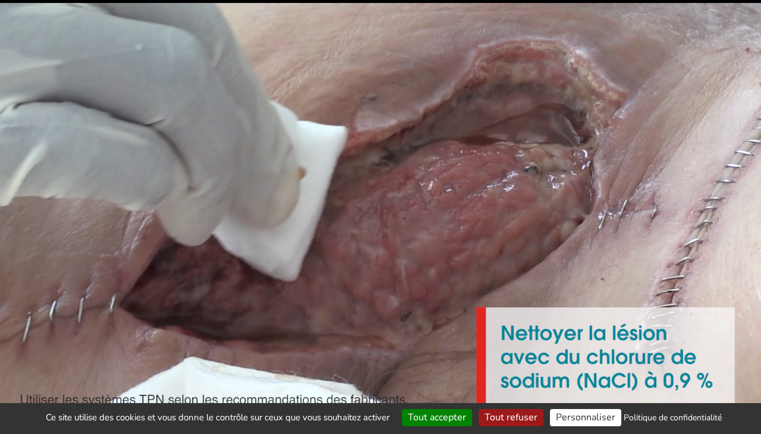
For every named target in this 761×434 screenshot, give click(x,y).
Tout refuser (511, 417)
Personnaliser (585, 417)
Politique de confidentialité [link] (673, 417)
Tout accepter (437, 417)
